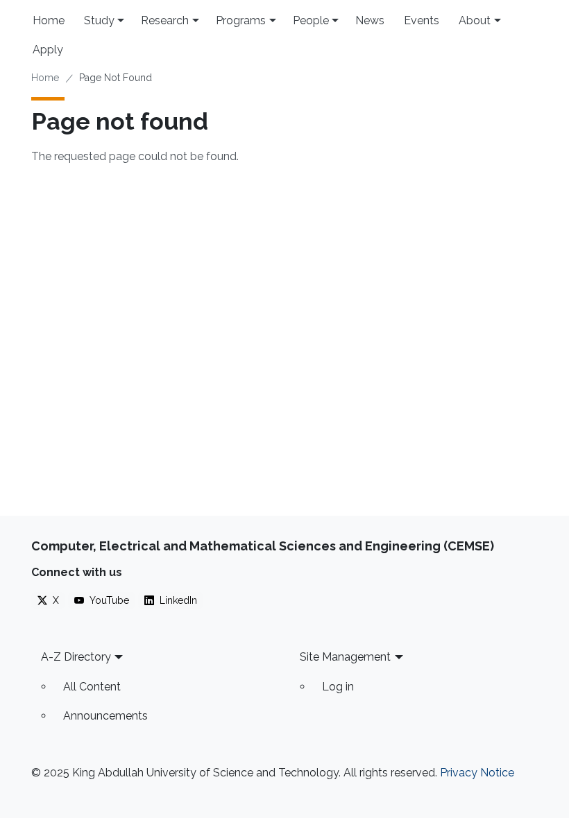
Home (49, 20)
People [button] (311, 20)
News (369, 20)
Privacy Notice (477, 772)
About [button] (475, 20)
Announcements (105, 715)
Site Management (345, 656)
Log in (338, 686)
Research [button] (165, 20)
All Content (92, 686)
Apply (48, 49)
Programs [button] (241, 20)
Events (421, 20)
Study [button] (99, 20)
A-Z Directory (76, 656)
